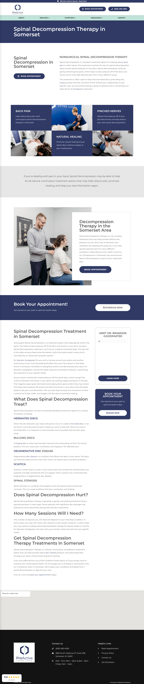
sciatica (63, 83)
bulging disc (20, 443)
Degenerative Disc (27, 450)
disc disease (31, 456)
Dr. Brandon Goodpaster (24, 360)
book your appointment (40, 575)
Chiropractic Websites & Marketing (120, 682)
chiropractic (78, 89)
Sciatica (20, 464)
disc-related (51, 553)
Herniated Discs (26, 418)
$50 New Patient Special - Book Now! (73, 1)
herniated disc (77, 424)
